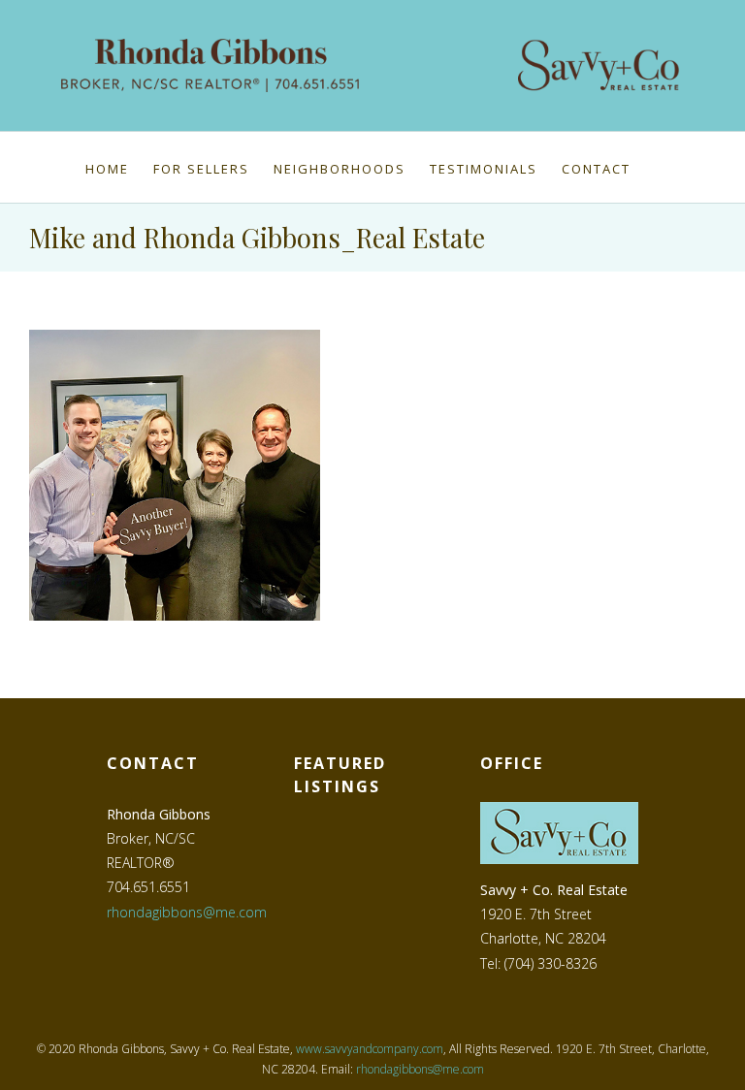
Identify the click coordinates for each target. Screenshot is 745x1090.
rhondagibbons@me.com (187, 912)
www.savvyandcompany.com (369, 1049)
